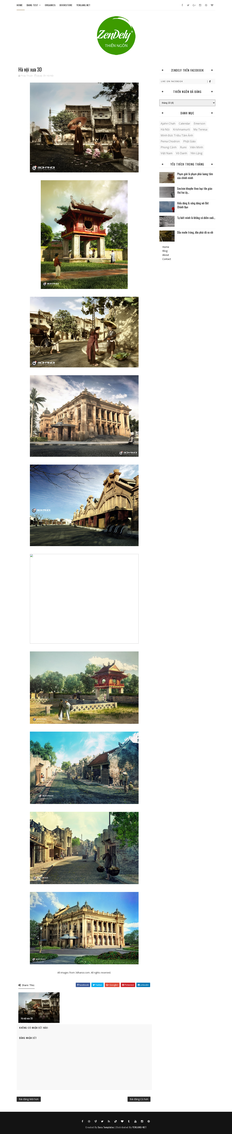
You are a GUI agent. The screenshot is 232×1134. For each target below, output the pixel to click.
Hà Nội (50, 75)
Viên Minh (196, 147)
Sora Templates (106, 1127)
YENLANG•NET (139, 1127)
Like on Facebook (172, 81)
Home (20, 5)
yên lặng (196, 153)
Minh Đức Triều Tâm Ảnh (177, 135)
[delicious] (115, 1121)
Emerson (199, 123)
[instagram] (200, 5)
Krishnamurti (181, 129)
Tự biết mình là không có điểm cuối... (196, 218)
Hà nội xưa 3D (27, 1018)
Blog (164, 250)
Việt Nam (166, 153)
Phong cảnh (168, 147)
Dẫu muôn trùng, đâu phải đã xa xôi (195, 232)
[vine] (95, 1121)
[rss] (109, 1121)
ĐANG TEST (32, 5)
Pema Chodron (170, 141)
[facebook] (182, 5)
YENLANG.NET (83, 5)
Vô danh (181, 153)
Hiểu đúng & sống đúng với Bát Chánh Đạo (193, 205)
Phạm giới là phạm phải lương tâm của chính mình (195, 176)
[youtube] (135, 1121)
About (165, 254)
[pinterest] (206, 5)
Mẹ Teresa (200, 129)
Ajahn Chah (168, 123)
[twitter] (188, 5)
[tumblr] (128, 1121)
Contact (166, 259)
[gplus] (194, 5)
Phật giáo (189, 141)
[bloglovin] (212, 5)
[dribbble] (89, 1121)
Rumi (183, 147)
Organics (50, 5)
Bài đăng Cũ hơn (139, 1099)
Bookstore (66, 5)
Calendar (184, 123)
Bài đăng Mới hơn (29, 1099)
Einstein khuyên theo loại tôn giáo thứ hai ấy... (194, 190)
